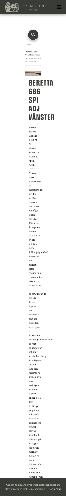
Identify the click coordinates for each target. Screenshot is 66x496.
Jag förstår (55, 488)
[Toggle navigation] (59, 7)
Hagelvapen (31, 51)
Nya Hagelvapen (32, 55)
